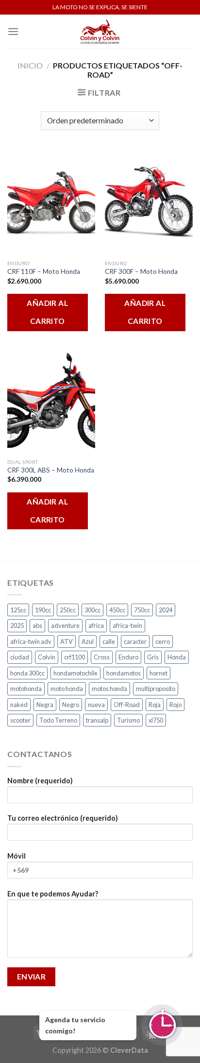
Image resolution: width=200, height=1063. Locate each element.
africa (96, 625)
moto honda (66, 688)
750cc (142, 610)
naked (19, 705)
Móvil (16, 856)
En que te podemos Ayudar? (52, 894)
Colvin (46, 657)
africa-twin (127, 625)
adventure (65, 625)
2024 (165, 610)
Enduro (128, 657)
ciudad (19, 657)
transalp (97, 720)
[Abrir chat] (162, 1025)
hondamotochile (75, 673)
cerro (162, 641)
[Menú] (13, 31)
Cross (102, 657)
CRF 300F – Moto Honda (141, 271)
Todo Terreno (58, 720)
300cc (92, 610)
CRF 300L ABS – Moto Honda (50, 470)
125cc (18, 610)
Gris (153, 657)
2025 (17, 625)
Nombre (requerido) (40, 780)
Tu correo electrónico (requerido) (62, 818)
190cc (43, 610)
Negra (44, 705)
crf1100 (74, 657)
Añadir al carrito (47, 312)
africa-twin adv (30, 641)
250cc (68, 610)
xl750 (156, 720)
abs (37, 625)
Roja (155, 705)
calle (108, 641)
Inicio (30, 65)
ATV (66, 641)
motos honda (109, 688)
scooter (20, 720)
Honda (176, 657)
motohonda (26, 688)
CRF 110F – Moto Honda (43, 271)
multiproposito (155, 688)
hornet (158, 673)
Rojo (175, 705)
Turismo (128, 720)
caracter (135, 641)
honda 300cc (27, 673)
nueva (96, 705)
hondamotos (123, 673)
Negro (70, 705)
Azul (88, 641)
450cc (117, 610)
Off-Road (127, 705)
